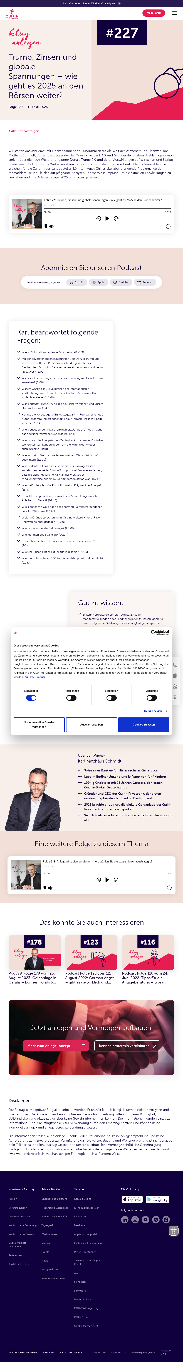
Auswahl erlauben (91, 724)
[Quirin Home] (12, 13)
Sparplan (46, 1243)
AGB (76, 1273)
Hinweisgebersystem (143, 1352)
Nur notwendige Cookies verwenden (39, 724)
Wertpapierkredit (50, 1234)
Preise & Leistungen (85, 1251)
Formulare (80, 1290)
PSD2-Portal (81, 1317)
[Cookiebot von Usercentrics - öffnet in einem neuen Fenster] (153, 632)
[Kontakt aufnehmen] (174, 665)
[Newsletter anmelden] (174, 686)
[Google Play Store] (157, 1199)
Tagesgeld (47, 1225)
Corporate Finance (19, 1216)
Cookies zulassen (144, 724)
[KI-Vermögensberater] (174, 697)
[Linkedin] (124, 1219)
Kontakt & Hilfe (82, 1198)
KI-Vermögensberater (86, 1207)
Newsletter (80, 1216)
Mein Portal (154, 12)
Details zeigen (153, 710)
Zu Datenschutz (34, 676)
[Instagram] (135, 1219)
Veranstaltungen (18, 1207)
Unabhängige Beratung (54, 1198)
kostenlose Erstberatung (88, 1243)
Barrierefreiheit (82, 1299)
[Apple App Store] (132, 1199)
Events (45, 1251)
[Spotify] (156, 1219)
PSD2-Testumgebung (86, 1308)
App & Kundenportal (85, 1234)
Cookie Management (86, 1325)
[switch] (71, 698)
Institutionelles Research (22, 1234)
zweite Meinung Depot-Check (87, 1262)
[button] (154, 13)
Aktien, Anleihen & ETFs (54, 1216)
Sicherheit (80, 1281)
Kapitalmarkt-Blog (19, 1264)
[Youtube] (145, 1219)
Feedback (79, 1225)
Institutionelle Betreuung (23, 1225)
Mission (13, 1198)
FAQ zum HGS (166, 1352)
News (44, 1260)
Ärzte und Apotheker (53, 1278)
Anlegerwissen (49, 1269)
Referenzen (15, 1255)
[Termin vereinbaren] (174, 675)
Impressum (99, 1352)
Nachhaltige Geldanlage (54, 1207)
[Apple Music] (166, 1219)
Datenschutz (118, 1352)
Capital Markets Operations (17, 1244)
